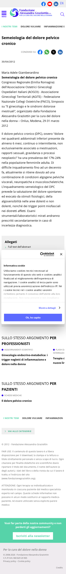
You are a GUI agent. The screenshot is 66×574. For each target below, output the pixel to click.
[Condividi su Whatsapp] (46, 52)
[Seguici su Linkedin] (56, 3)
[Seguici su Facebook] (43, 3)
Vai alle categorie (19, 431)
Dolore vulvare (31, 26)
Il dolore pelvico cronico (17, 401)
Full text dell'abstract (19, 246)
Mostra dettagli (47, 307)
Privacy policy (9, 561)
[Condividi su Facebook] (40, 52)
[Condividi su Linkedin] (60, 52)
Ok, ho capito (33, 317)
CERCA (59, 14)
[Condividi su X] (53, 52)
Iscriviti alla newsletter (33, 536)
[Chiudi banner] (61, 254)
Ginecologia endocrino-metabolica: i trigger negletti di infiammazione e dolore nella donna (25, 359)
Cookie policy (24, 561)
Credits (59, 567)
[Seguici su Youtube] (49, 3)
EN (62, 3)
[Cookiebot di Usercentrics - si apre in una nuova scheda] (41, 254)
